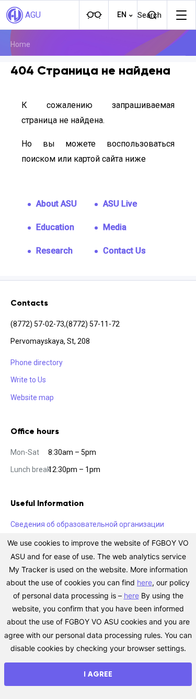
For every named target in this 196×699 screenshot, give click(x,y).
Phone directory (36, 362)
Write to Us (28, 380)
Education (55, 227)
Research (54, 251)
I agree (98, 674)
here (144, 582)
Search (149, 15)
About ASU (56, 204)
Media (114, 227)
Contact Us (124, 251)
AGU (33, 15)
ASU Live (120, 204)
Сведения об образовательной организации (87, 524)
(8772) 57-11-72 (93, 324)
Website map (32, 397)
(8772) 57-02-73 (37, 324)
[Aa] (93, 15)
